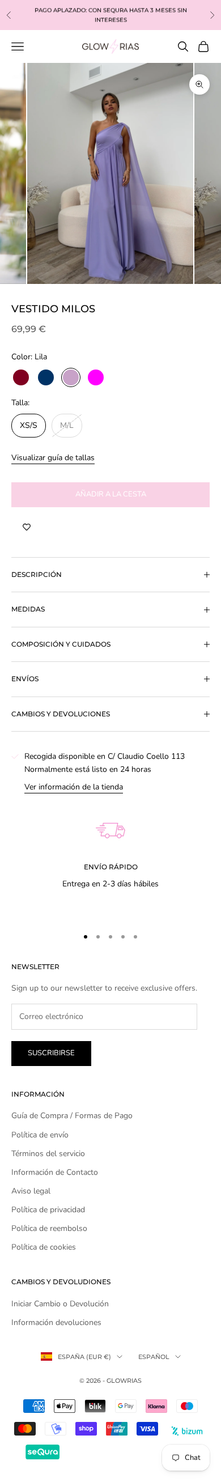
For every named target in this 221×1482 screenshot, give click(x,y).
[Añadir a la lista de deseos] (26, 527)
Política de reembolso (49, 1228)
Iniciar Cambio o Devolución (60, 1303)
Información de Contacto (54, 1172)
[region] (110, 854)
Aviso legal (30, 1191)
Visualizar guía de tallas (53, 457)
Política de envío (40, 1134)
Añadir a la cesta (110, 494)
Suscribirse (51, 1053)
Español (153, 1357)
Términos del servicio (48, 1153)
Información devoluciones (56, 1322)
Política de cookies (43, 1247)
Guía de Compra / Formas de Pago (72, 1115)
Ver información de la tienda (73, 787)
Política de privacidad (48, 1209)
